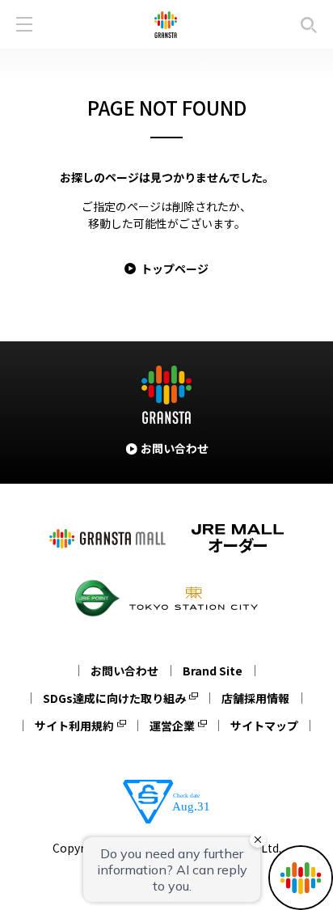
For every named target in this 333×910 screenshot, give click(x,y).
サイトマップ (264, 725)
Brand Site (212, 670)
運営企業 (172, 725)
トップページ (175, 268)
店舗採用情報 (255, 698)
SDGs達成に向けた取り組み (114, 698)
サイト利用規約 (74, 725)
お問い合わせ (124, 670)
